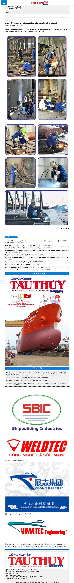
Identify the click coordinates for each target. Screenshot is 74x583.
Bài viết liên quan (11, 236)
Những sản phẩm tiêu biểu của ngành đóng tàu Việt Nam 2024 (21, 255)
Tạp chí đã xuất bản (37, 273)
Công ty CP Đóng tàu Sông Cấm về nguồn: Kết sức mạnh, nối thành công (24, 267)
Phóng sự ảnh (16, 19)
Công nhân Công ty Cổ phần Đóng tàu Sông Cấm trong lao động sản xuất (24, 269)
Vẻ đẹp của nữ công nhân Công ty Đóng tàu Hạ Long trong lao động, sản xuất (25, 248)
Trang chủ (7, 19)
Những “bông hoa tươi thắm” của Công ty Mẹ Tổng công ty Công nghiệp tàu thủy (26, 245)
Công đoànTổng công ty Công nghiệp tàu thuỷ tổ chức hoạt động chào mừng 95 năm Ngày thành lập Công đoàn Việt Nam (36, 257)
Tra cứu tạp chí (9, 8)
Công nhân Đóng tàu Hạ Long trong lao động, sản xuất (19, 264)
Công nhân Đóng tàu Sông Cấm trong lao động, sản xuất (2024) (21, 262)
